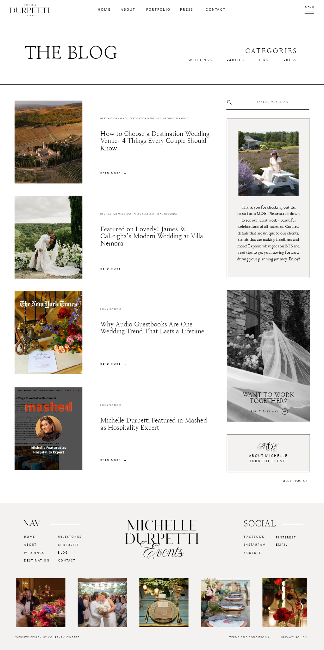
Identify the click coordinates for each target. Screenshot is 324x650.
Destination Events (114, 119)
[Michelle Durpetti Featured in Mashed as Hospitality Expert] (48, 428)
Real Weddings (167, 214)
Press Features (144, 214)
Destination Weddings (145, 119)
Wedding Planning (176, 119)
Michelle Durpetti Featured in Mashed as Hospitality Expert (153, 423)
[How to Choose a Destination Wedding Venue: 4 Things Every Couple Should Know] (48, 141)
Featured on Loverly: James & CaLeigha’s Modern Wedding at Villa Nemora (151, 236)
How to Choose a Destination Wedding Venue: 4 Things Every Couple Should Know (154, 141)
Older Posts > (295, 481)
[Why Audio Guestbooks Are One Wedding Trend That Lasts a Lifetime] (48, 332)
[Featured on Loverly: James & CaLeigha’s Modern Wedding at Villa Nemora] (48, 237)
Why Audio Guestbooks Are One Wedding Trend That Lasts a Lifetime (152, 327)
